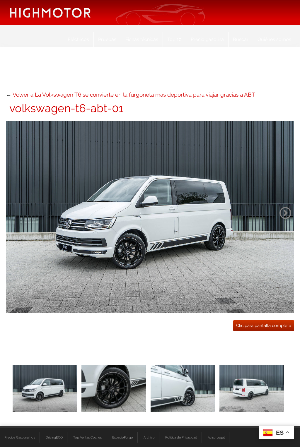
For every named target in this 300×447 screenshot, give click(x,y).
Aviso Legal (216, 437)
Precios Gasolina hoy (19, 437)
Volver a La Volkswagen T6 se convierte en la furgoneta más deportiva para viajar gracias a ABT (134, 94)
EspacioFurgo (122, 437)
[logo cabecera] (50, 12)
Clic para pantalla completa (263, 325)
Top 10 (174, 39)
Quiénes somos (274, 39)
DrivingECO (54, 437)
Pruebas (107, 39)
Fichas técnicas (141, 39)
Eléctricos (78, 39)
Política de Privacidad (181, 437)
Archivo (149, 437)
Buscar (240, 39)
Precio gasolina (207, 39)
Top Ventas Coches (87, 437)
